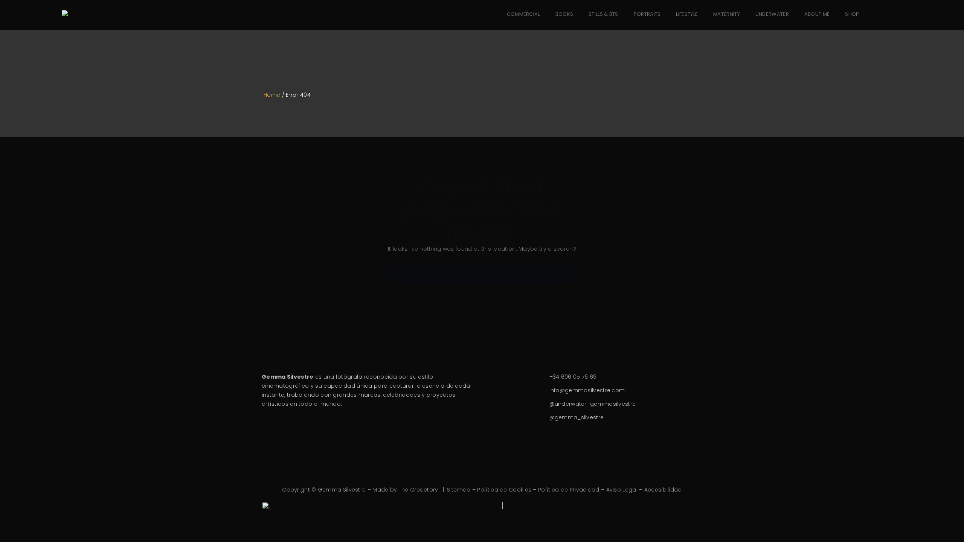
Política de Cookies (504, 489)
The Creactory (418, 489)
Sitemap (458, 489)
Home (272, 95)
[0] (890, 14)
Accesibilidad (663, 489)
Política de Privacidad (568, 489)
